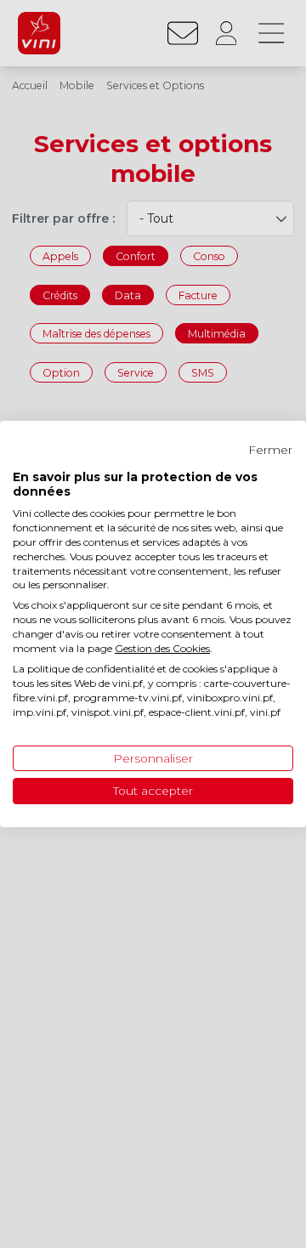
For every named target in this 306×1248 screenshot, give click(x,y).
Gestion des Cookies (162, 648)
